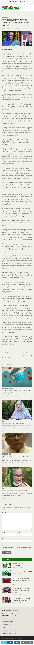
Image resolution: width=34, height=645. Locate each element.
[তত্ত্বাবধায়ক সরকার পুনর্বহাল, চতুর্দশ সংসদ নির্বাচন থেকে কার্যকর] (6, 563)
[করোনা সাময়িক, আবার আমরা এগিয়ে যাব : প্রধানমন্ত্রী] (17, 401)
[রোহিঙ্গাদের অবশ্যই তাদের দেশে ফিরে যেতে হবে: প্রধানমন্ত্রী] (17, 468)
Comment (4, 512)
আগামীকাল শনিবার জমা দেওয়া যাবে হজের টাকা (22, 571)
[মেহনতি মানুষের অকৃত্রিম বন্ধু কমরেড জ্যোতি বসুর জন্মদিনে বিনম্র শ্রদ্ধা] (17, 434)
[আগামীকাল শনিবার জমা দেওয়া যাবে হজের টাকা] (6, 571)
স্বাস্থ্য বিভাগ (11, 388)
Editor (21, 567)
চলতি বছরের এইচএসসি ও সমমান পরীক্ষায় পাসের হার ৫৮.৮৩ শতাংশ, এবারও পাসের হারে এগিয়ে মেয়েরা (21, 590)
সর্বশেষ (7, 388)
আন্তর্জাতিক (3, 17)
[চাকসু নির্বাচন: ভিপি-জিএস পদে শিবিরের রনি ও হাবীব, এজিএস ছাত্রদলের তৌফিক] (6, 598)
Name (4, 532)
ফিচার (7, 17)
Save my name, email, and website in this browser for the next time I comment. (17, 548)
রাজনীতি (10, 454)
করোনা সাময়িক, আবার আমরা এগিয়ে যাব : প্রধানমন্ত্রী (13, 423)
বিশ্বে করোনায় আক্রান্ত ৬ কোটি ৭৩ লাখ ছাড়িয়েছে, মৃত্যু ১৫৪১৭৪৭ (16, 390)
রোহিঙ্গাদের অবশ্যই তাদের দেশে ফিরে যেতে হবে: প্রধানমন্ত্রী (14, 491)
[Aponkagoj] (11, 8)
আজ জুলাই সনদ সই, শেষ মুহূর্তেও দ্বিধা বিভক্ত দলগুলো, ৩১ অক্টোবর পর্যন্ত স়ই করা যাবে (21, 580)
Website (4, 539)
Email (19, 532)
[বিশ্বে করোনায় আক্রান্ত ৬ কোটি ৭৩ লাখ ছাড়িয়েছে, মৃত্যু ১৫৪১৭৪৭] (17, 368)
